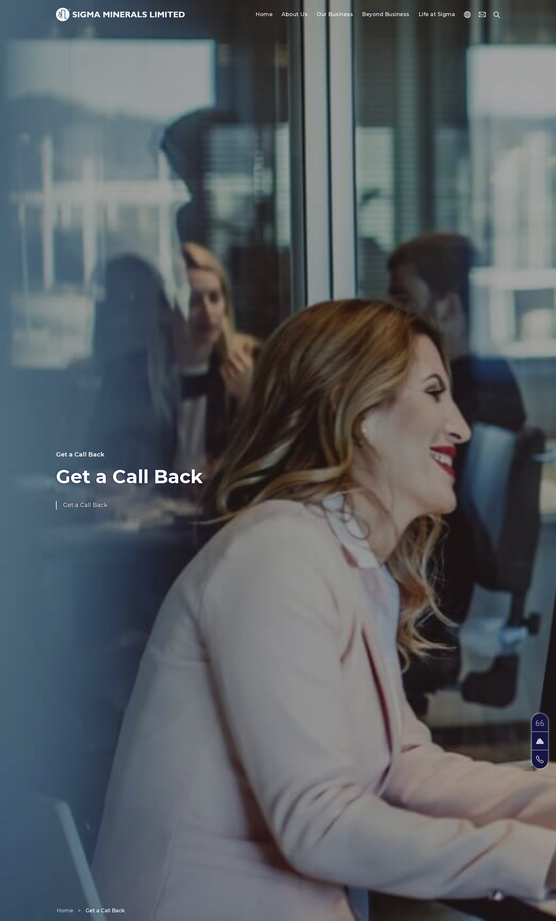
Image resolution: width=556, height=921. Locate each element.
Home (264, 14)
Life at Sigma (437, 14)
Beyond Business (386, 14)
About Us (295, 14)
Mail (486, 14)
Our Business (335, 14)
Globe (471, 14)
